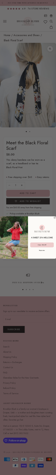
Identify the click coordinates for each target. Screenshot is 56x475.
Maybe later (42, 250)
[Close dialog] (55, 218)
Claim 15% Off (42, 245)
